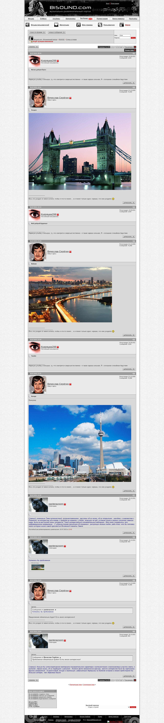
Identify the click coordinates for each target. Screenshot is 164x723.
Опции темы (129, 50)
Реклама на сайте (40, 720)
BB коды (31, 702)
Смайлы (31, 703)
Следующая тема (88, 684)
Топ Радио (84, 18)
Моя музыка (64, 25)
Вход (107, 3)
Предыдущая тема (76, 684)
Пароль (116, 38)
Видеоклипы (70, 19)
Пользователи (109, 25)
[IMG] (30, 705)
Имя (115, 35)
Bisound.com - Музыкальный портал (45, 39)
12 (121, 47)
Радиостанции (102, 19)
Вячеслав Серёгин (58, 97)
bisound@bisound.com (94, 720)
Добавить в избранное (131, 15)
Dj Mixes (43, 19)
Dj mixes (44, 716)
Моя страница (87, 25)
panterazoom (56, 503)
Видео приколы (118, 19)
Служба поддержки (74, 720)
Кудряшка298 (48, 60)
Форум (127, 25)
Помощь (135, 14)
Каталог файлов (85, 716)
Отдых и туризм (71, 39)
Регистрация (115, 3)
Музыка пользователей (40, 25)
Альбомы (56, 19)
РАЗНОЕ (61, 39)
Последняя (129, 47)
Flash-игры (133, 19)
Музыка (31, 19)
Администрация (61, 720)
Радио (100, 716)
